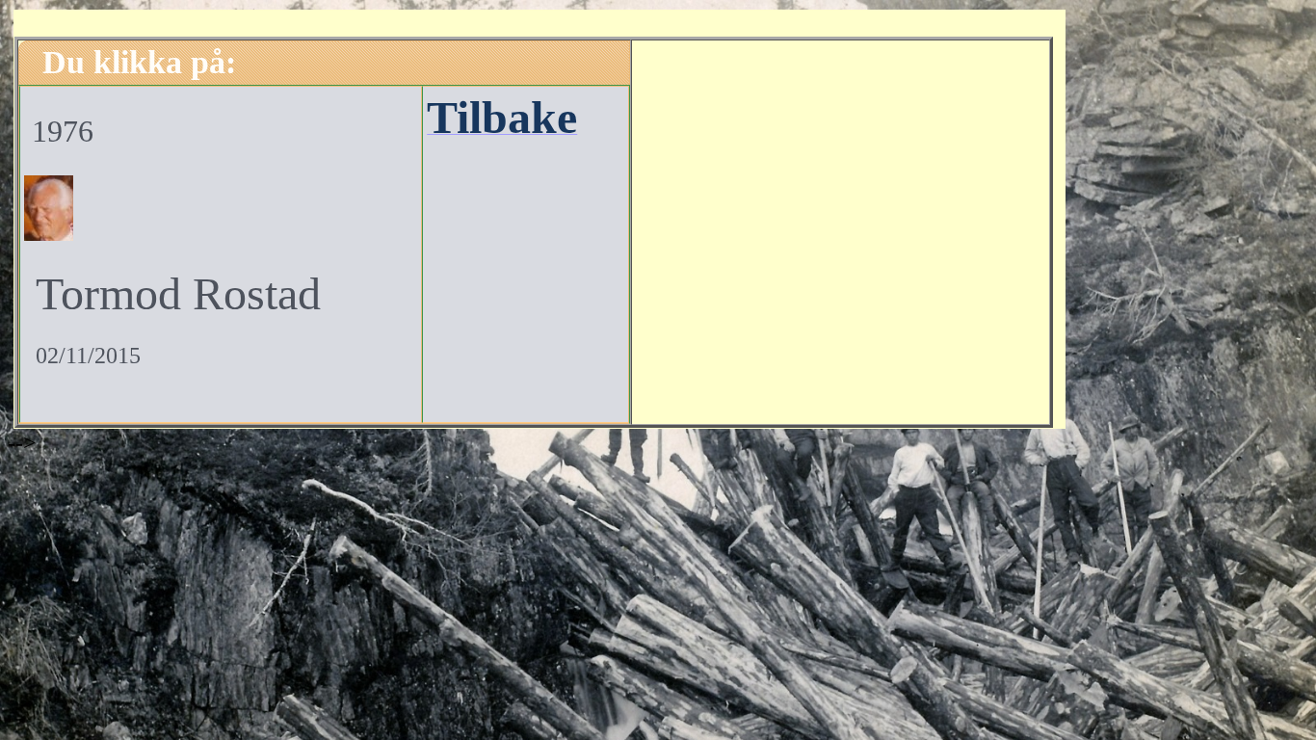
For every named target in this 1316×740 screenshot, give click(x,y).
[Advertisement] (840, 229)
